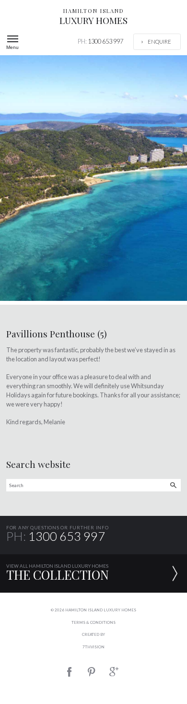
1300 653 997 (100, 41)
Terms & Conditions (93, 622)
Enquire (159, 41)
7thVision (93, 646)
